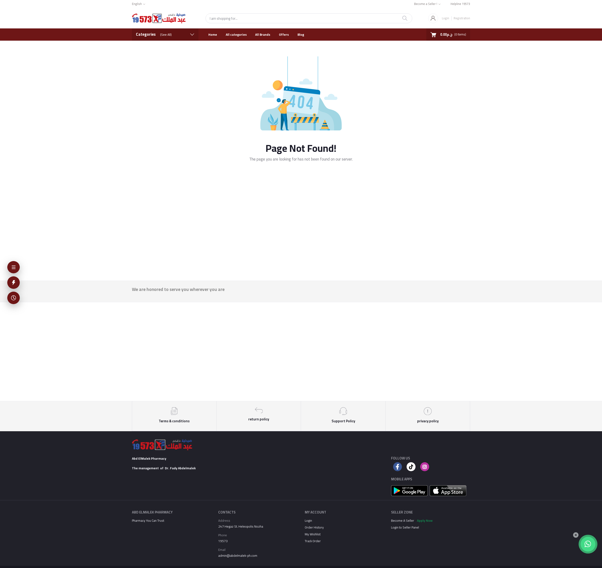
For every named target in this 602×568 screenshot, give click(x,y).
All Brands (262, 34)
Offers (284, 34)
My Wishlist (313, 534)
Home (212, 34)
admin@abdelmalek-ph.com (237, 555)
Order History (314, 527)
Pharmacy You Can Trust (148, 520)
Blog (300, 34)
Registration (462, 18)
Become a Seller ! (425, 4)
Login (445, 18)
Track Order (313, 541)
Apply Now (425, 520)
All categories (236, 34)
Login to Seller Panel (405, 527)
